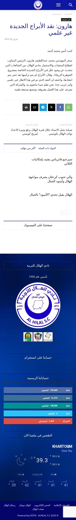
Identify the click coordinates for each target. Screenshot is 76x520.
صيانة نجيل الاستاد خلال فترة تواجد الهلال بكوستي (55, 131)
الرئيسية (68, 13)
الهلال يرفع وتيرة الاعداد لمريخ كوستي (24, 131)
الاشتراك (66, 421)
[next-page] (63, 212)
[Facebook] (60, 107)
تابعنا (68, 390)
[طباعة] (26, 107)
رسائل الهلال (9, 505)
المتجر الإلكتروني (42, 505)
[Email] (34, 107)
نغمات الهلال (38, 509)
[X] (51, 107)
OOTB (33, 515)
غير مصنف (56, 13)
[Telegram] (43, 107)
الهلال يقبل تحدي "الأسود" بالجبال (51, 194)
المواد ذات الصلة (47, 148)
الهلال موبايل (25, 505)
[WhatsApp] (68, 107)
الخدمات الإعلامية (61, 505)
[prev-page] (68, 212)
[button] (58, 5)
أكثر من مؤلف (27, 148)
